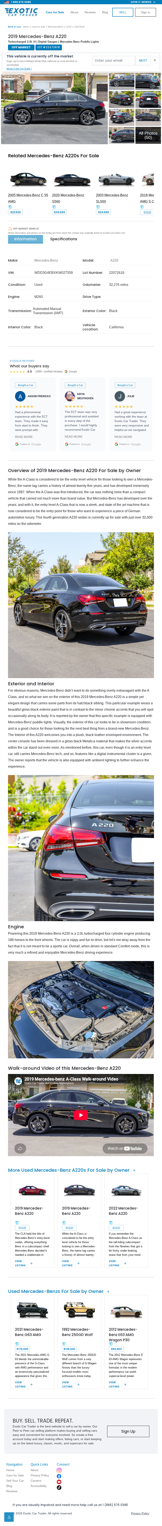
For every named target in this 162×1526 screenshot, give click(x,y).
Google (36, 444)
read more (24, 437)
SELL (122, 12)
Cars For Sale (38, 27)
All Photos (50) (148, 135)
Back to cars (14, 27)
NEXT (143, 60)
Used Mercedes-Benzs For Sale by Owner (56, 1291)
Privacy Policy (140, 1513)
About (74, 12)
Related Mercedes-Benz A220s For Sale (53, 155)
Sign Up (128, 1431)
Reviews (90, 12)
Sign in (145, 12)
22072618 (79, 27)
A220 (69, 27)
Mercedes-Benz (55, 27)
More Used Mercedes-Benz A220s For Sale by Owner (69, 1170)
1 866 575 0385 (21, 2)
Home (26, 27)
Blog (105, 12)
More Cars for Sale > (19, 69)
